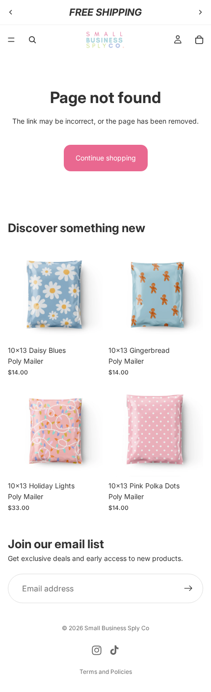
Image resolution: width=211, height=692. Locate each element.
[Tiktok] (114, 650)
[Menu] (11, 39)
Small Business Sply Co (116, 628)
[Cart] (199, 40)
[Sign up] (188, 588)
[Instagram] (97, 650)
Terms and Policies (105, 671)
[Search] (32, 40)
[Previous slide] (11, 12)
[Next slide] (200, 12)
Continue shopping (106, 158)
